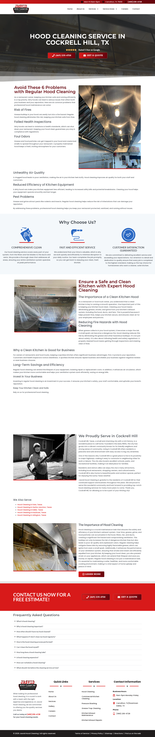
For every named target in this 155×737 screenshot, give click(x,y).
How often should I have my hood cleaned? (33, 631)
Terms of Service (82, 733)
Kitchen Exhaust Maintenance (88, 714)
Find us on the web (133, 733)
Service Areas (108, 9)
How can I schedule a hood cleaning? (30, 663)
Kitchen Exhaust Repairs (92, 720)
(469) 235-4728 (33, 714)
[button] (77, 621)
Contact (136, 9)
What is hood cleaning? (25, 621)
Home (69, 9)
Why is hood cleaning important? (29, 626)
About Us (80, 9)
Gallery (52, 706)
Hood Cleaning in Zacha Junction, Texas (34, 507)
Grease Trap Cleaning (91, 708)
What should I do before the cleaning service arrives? (37, 668)
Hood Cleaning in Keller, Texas (30, 510)
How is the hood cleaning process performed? (34, 642)
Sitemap (108, 733)
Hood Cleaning (88, 691)
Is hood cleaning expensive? (27, 657)
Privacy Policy (97, 733)
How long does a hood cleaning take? (31, 652)
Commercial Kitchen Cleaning (90, 697)
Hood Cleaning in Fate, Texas (29, 504)
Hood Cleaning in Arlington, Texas (31, 515)
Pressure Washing (89, 703)
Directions (118, 733)
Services (92, 9)
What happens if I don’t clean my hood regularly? (35, 637)
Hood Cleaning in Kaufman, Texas (31, 512)
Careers (124, 9)
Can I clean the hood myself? (27, 647)
